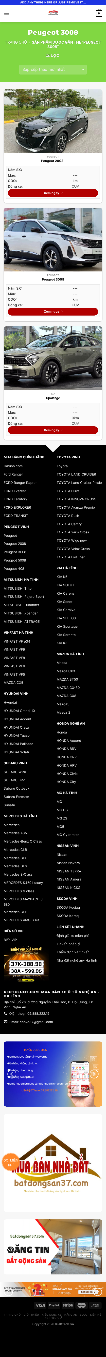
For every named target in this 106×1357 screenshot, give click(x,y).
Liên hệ (95, 1314)
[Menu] (6, 13)
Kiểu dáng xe (51, 1314)
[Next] (94, 1246)
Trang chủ (16, 42)
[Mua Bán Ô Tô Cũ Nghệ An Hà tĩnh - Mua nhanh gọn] (53, 13)
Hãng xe (70, 1314)
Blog (84, 1314)
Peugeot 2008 (53, 161)
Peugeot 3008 (53, 279)
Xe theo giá (53, 1317)
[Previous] (11, 1246)
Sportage (53, 398)
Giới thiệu (31, 1314)
